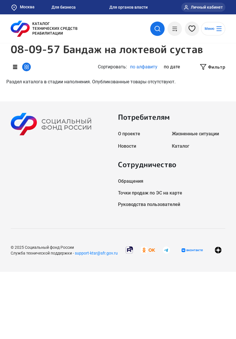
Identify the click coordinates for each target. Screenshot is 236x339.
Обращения (130, 181)
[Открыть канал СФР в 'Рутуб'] (129, 250)
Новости (127, 146)
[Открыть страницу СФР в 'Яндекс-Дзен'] (218, 250)
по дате (172, 67)
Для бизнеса (64, 7)
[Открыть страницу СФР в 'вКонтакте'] (192, 250)
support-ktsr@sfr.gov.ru (96, 253)
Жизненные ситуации (195, 133)
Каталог (180, 146)
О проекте (129, 133)
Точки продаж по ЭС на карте (150, 193)
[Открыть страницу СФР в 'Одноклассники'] (148, 250)
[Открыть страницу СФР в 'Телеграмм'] (166, 250)
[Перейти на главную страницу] (44, 29)
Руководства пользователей (149, 204)
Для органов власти (128, 7)
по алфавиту (143, 67)
